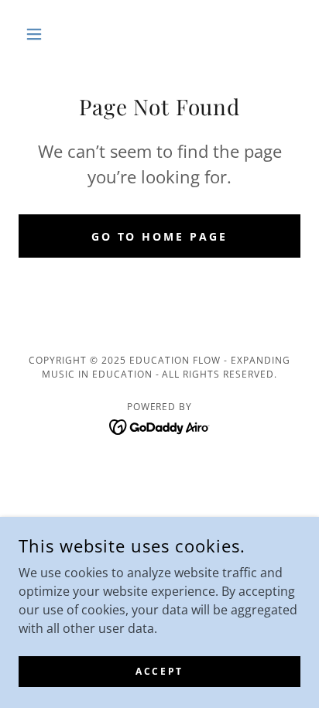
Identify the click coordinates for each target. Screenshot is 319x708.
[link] (160, 425)
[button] (40, 34)
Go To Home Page (159, 236)
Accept (159, 671)
